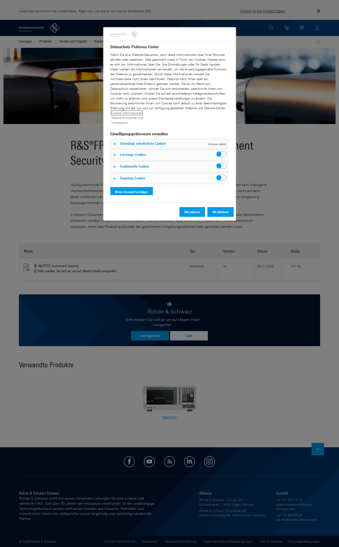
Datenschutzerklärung (127, 118)
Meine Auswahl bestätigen (131, 192)
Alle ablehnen (220, 212)
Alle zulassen (192, 212)
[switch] (221, 154)
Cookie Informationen (126, 113)
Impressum (119, 122)
